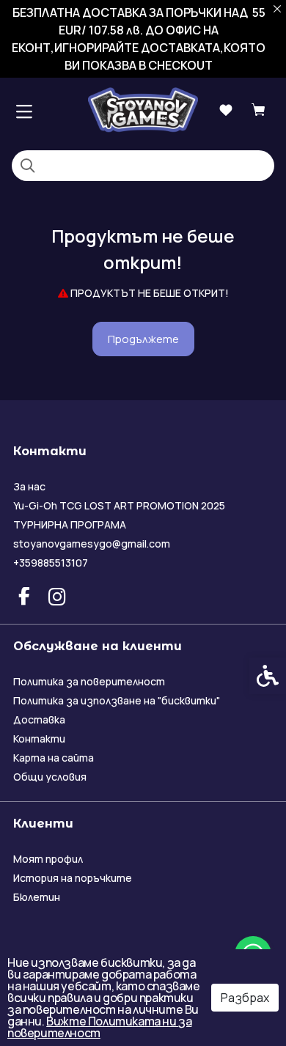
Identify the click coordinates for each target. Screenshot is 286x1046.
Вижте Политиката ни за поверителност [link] (99, 1027)
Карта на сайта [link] (53, 758)
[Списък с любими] (225, 110)
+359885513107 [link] (50, 563)
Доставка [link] (39, 719)
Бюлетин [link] (36, 897)
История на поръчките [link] (72, 878)
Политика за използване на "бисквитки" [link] (116, 700)
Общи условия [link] (50, 777)
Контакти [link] (39, 738)
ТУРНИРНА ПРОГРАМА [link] (69, 524)
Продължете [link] (143, 339)
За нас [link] (29, 486)
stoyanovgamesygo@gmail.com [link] (91, 543)
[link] (143, 109)
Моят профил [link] (48, 859)
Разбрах (245, 998)
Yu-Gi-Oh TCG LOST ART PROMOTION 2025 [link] (119, 505)
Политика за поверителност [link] (89, 681)
